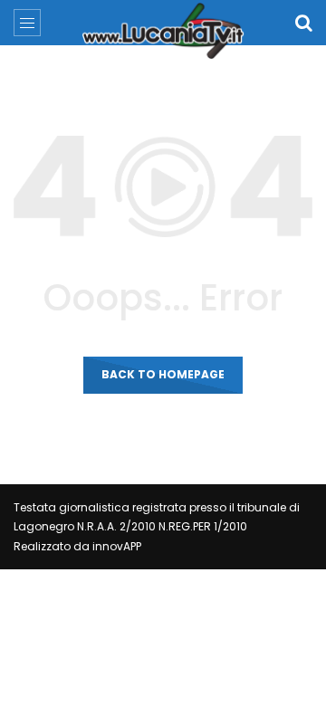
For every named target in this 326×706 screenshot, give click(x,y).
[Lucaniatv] (163, 31)
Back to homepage (163, 374)
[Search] (303, 22)
